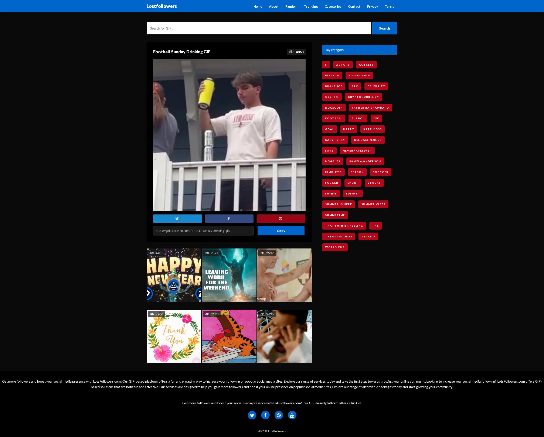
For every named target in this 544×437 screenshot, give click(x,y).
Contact (354, 6)
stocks (374, 182)
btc (354, 86)
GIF (376, 118)
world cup (335, 247)
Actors (343, 64)
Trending (311, 6)
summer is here (338, 204)
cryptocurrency (363, 96)
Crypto (332, 96)
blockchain (359, 75)
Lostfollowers (162, 6)
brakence (333, 86)
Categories (333, 6)
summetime (335, 215)
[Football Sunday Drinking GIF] (229, 135)
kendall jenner (368, 139)
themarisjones (338, 236)
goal (329, 129)
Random (291, 6)
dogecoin (334, 107)
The (375, 225)
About (274, 6)
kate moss (372, 129)
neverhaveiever (357, 150)
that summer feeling (344, 225)
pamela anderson (365, 161)
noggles (332, 161)
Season (357, 172)
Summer (353, 193)
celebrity (376, 86)
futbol (357, 118)
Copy (279, 229)
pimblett (333, 172)
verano (368, 236)
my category (335, 50)
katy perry (335, 139)
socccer (380, 172)
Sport (352, 182)
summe (331, 193)
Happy (348, 129)
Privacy (372, 6)
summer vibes (373, 204)
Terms (389, 6)
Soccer (331, 182)
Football (333, 118)
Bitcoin (332, 75)
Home (258, 6)
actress (366, 64)
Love (329, 150)
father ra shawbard (370, 107)
